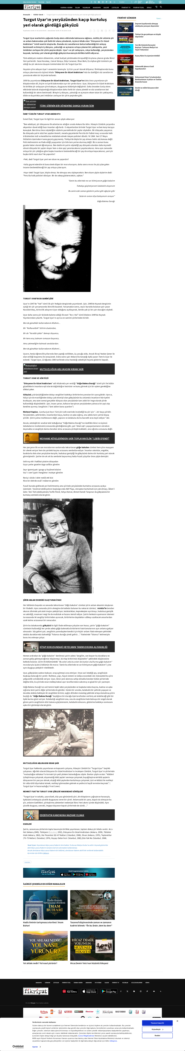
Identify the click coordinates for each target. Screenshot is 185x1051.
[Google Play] (78, 874)
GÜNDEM (47, 982)
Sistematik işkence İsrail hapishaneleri (144, 67)
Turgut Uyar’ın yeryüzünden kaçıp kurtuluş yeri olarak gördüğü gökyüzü (74, 14)
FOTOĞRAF (98, 982)
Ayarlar (35, 1047)
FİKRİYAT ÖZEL (138, 7)
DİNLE (149, 7)
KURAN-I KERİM (78, 982)
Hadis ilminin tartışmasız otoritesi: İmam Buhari (43, 924)
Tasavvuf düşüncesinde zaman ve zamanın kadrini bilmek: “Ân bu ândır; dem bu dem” (91, 924)
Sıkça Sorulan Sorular (29, 2)
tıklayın (46, 853)
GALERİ (106, 7)
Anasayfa (26, 14)
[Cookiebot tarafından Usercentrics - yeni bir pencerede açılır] (18, 1046)
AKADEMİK (97, 7)
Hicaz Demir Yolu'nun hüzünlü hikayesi (89, 963)
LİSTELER (115, 7)
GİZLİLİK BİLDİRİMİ (136, 982)
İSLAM (77, 7)
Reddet (157, 1035)
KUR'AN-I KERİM (66, 7)
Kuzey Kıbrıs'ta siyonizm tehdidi (147, 56)
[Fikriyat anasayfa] (48, 872)
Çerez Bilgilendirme (86, 1036)
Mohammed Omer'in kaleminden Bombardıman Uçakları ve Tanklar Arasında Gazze (148, 79)
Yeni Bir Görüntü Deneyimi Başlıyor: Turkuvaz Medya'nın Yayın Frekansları (146, 47)
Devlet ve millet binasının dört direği (147, 89)
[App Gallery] (90, 874)
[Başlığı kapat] (177, 1021)
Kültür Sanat (38, 14)
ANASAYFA (39, 982)
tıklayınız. (114, 1041)
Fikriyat (33, 1003)
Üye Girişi (41, 2)
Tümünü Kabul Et (157, 1023)
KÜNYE (147, 982)
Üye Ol (48, 2)
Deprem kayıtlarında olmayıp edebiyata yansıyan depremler (147, 25)
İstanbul (53, 832)
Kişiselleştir (156, 1029)
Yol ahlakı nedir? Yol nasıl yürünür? (40, 963)
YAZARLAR (86, 7)
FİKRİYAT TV (126, 7)
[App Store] (66, 874)
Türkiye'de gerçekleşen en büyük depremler (148, 35)
